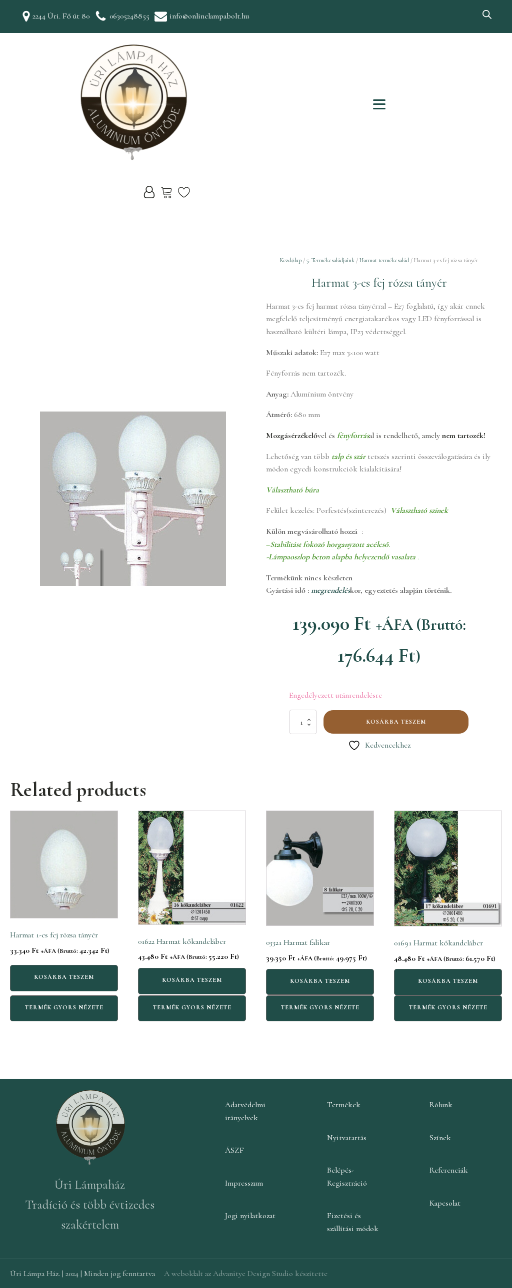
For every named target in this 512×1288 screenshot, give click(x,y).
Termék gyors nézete (64, 1007)
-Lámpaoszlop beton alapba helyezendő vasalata (342, 557)
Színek (440, 1138)
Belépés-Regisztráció (347, 1176)
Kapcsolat (445, 1203)
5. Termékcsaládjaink (330, 260)
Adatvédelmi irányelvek (245, 1111)
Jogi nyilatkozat (250, 1216)
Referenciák (449, 1170)
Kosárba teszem (396, 721)
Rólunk (441, 1105)
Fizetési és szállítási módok (352, 1222)
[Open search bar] (487, 14)
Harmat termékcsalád (384, 260)
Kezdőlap (291, 260)
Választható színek (419, 510)
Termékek (343, 1105)
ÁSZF (234, 1150)
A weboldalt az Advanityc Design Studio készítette (246, 1274)
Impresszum (244, 1183)
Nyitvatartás (346, 1138)
